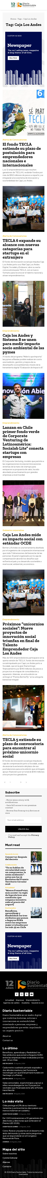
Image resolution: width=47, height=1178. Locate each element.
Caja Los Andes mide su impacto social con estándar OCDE (23, 539)
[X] (26, 994)
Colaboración (11, 865)
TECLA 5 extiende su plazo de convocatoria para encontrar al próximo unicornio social (23, 748)
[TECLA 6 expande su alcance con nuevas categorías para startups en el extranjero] (23, 209)
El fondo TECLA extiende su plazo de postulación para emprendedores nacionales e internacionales (22, 155)
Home (13, 19)
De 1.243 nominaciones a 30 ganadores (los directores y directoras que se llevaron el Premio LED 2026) (23, 1120)
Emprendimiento (11, 331)
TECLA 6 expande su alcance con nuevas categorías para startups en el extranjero (22, 249)
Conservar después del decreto (16, 858)
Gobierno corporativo (13, 530)
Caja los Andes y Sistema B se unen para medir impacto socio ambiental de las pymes (23, 343)
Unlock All (23, 829)
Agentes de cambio (10, 1114)
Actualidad (9, 887)
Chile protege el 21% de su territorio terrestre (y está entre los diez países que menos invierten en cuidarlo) (23, 1108)
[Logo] (23, 5)
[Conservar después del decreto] (36, 856)
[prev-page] (5, 782)
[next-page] (26, 782)
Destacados (10, 908)
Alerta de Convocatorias (15, 140)
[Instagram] (22, 994)
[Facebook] (17, 994)
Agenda (6, 1142)
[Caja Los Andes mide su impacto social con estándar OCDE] (23, 503)
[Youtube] (31, 994)
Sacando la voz (11, 854)
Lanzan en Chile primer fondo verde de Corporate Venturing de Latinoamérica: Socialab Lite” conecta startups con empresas (23, 442)
